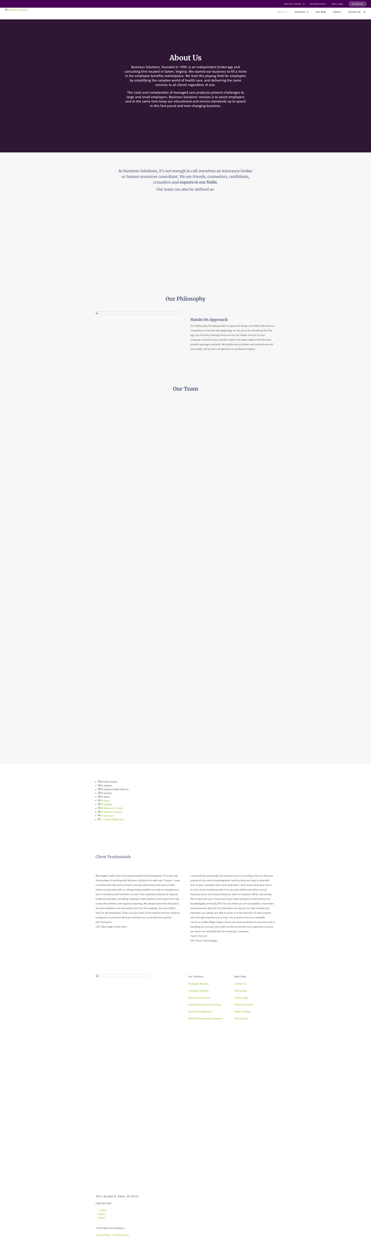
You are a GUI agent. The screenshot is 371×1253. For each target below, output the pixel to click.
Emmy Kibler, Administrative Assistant (227, 516)
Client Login (337, 4)
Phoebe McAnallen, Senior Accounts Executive (137, 552)
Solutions (300, 12)
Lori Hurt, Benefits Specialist (125, 630)
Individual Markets (198, 990)
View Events (241, 1018)
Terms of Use (121, 1235)
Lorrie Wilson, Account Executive (223, 572)
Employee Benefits (198, 983)
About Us (282, 12)
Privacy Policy (103, 1235)
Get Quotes (357, 4)
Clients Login (241, 997)
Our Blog (321, 12)
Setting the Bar (211, 257)
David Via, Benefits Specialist (220, 687)
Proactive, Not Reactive (121, 217)
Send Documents (318, 4)
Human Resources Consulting (204, 1004)
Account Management (200, 1011)
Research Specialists (214, 217)
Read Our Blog (242, 1011)
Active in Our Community (123, 254)
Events (337, 12)
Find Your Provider (293, 4)
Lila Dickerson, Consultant (123, 483)
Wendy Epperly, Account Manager (224, 619)
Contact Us (354, 12)
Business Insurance (199, 997)
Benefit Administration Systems (205, 1018)
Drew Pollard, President (122, 418)
